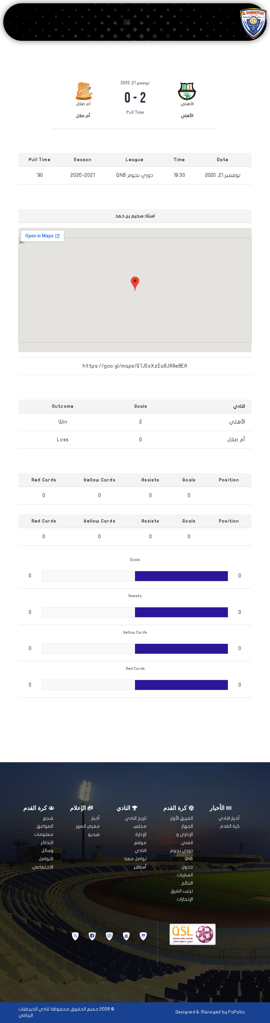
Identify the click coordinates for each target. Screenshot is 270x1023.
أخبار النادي (229, 818)
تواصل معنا (135, 858)
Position (229, 479)
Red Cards (44, 479)
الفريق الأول (181, 818)
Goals (189, 479)
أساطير (140, 867)
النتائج (187, 883)
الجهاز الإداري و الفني (184, 834)
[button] (126, 21)
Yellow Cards (99, 479)
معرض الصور (88, 826)
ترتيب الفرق (182, 891)
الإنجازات (185, 899)
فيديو (94, 834)
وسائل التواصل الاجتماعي (42, 858)
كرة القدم (230, 826)
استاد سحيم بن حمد (135, 215)
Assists (150, 479)
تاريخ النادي (136, 818)
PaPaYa (236, 1012)
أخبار (95, 818)
